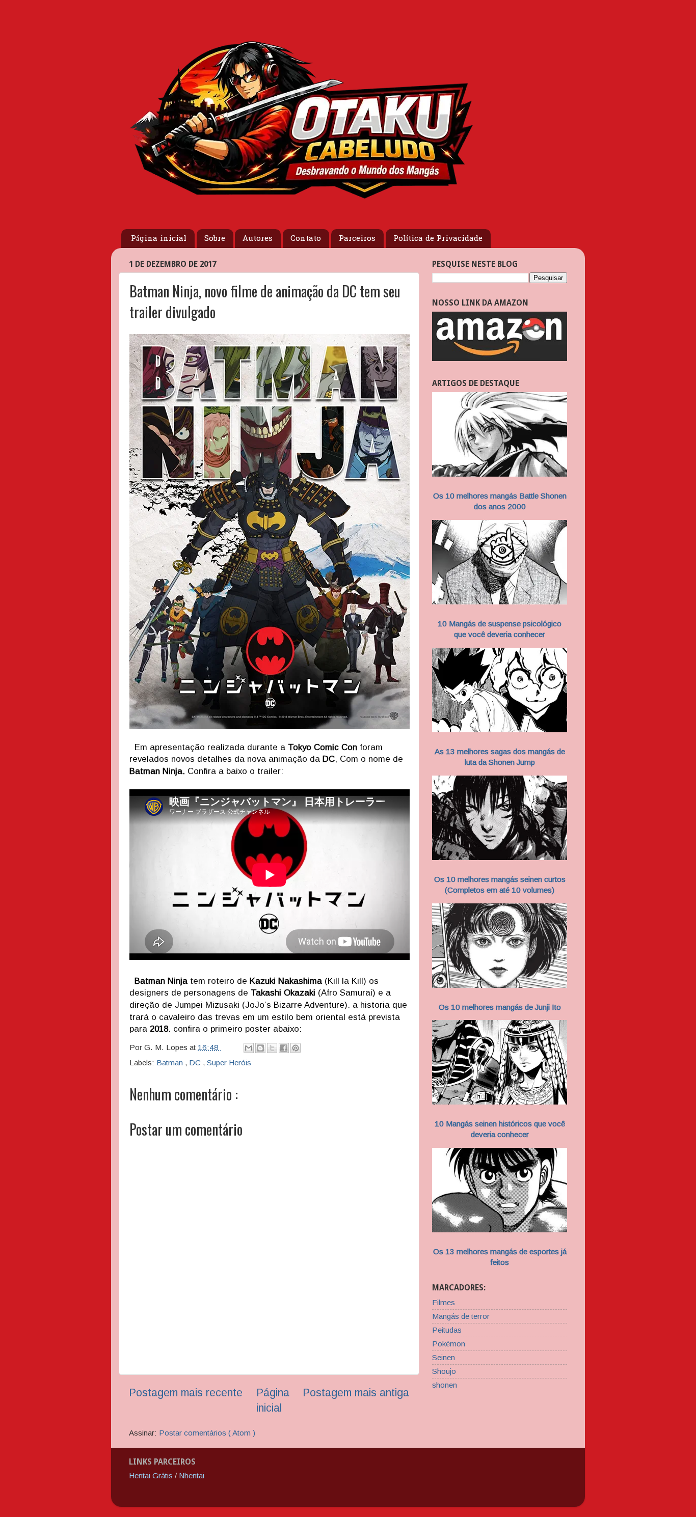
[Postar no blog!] (260, 1048)
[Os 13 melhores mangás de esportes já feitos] (499, 1229)
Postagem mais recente (186, 1393)
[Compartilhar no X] (272, 1048)
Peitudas (447, 1330)
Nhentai (191, 1475)
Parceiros (357, 238)
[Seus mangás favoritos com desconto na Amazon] (499, 358)
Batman (170, 1062)
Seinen (443, 1357)
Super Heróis (229, 1062)
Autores (258, 238)
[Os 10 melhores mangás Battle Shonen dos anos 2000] (499, 474)
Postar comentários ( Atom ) (207, 1432)
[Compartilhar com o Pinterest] (295, 1048)
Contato (305, 238)
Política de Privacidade (438, 238)
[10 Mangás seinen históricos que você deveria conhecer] (499, 1101)
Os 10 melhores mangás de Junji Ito (500, 1007)
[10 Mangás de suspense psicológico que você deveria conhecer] (499, 601)
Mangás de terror (461, 1316)
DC (196, 1062)
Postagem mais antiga (356, 1393)
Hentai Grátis (151, 1475)
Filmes (443, 1302)
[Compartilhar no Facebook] (284, 1048)
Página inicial (158, 238)
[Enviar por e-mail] (249, 1048)
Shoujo (444, 1371)
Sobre (214, 238)
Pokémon (448, 1343)
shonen (444, 1385)
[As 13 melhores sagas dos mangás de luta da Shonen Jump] (499, 729)
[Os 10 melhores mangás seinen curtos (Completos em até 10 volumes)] (499, 857)
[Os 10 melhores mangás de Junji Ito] (499, 985)
